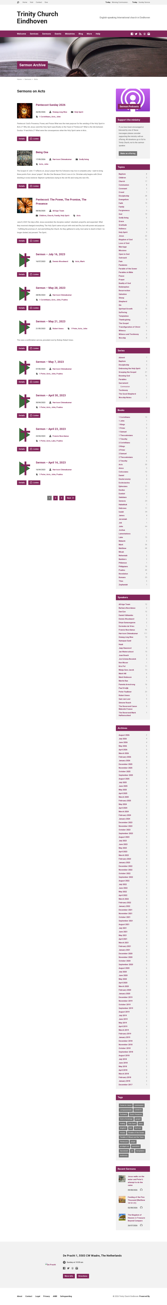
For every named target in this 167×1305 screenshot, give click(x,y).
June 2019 (123, 1019)
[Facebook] (132, 34)
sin (132, 1151)
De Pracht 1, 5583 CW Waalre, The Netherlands (92, 1255)
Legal (37, 1296)
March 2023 (124, 855)
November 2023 (125, 826)
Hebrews (122, 508)
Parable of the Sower (128, 269)
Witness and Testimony (129, 334)
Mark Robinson (125, 677)
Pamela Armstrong (127, 684)
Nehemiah (123, 555)
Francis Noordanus (61, 436)
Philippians (123, 566)
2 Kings (122, 446)
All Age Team (58, 211)
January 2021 (124, 950)
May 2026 (123, 746)
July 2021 (123, 928)
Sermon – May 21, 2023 (50, 321)
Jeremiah (123, 519)
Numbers (123, 559)
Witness (122, 331)
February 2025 (125, 801)
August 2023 (124, 837)
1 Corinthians (45, 117)
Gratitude (123, 225)
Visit (31, 2)
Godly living (84, 159)
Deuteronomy (125, 479)
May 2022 (123, 892)
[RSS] (140, 34)
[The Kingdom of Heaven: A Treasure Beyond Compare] (122, 1219)
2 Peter (122, 450)
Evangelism (124, 199)
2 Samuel (123, 454)
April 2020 (123, 983)
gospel (138, 1119)
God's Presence (136, 1114)
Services (34, 34)
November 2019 (125, 1001)
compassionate (126, 1110)
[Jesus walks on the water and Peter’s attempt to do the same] (122, 1180)
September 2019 (126, 1008)
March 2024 (124, 811)
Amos (121, 468)
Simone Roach (125, 703)
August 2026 (124, 735)
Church (50, 215)
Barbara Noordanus (127, 608)
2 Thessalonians (126, 457)
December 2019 (125, 997)
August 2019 (124, 1012)
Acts (36, 79)
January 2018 (124, 1081)
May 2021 (123, 935)
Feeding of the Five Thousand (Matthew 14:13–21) (136, 1200)
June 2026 (123, 742)
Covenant (123, 189)
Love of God (124, 243)
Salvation (123, 294)
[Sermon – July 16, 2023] (24, 266)
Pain (120, 261)
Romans (122, 577)
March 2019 (124, 1030)
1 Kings (122, 424)
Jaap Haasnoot (125, 648)
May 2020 (123, 979)
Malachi (122, 541)
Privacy (46, 1296)
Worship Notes (125, 397)
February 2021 (125, 946)
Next (69, 498)
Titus (121, 581)
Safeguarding (66, 1296)
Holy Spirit (78, 112)
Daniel (121, 475)
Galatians (123, 497)
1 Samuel (123, 432)
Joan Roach (124, 655)
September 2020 (126, 964)
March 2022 (124, 899)
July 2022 (123, 884)
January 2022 (124, 906)
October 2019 (124, 1004)
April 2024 (123, 808)
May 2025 (123, 790)
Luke (53, 441)
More (89, 34)
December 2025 (125, 764)
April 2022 (123, 895)
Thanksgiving (124, 320)
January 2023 (124, 862)
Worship (122, 338)
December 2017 (125, 1085)
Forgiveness (124, 210)
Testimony (123, 390)
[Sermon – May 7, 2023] (24, 374)
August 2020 (124, 968)
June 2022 (123, 888)
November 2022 (125, 870)
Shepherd (123, 301)
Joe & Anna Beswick (127, 659)
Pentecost (124, 1142)
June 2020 (123, 975)
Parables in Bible (126, 272)
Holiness (122, 229)
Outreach (123, 258)
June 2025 (123, 786)
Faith (121, 203)
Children (42, 215)
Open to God (124, 254)
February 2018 (125, 1077)
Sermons (46, 34)
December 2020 (125, 953)
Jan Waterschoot (126, 652)
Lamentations (125, 534)
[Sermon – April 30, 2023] (24, 407)
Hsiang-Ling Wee (60, 112)
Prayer (122, 280)
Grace (121, 221)
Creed (121, 192)
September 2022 (126, 877)
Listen (36, 139)
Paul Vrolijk (123, 688)
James (122, 515)
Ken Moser (123, 663)
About (19, 1296)
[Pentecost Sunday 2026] (24, 116)
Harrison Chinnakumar (62, 159)
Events (58, 34)
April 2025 (123, 793)
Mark (82, 261)
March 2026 (124, 753)
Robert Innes (58, 328)
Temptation (124, 316)
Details (22, 139)
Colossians (123, 472)
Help (98, 34)
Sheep (121, 298)
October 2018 (124, 1048)
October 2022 (124, 873)
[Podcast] (144, 34)
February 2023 (125, 859)
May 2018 (123, 1066)
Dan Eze (122, 612)
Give (46, 2)
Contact (39, 2)
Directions (82, 1276)
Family (57, 215)
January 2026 (124, 761)
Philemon (123, 563)
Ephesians (123, 486)
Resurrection (124, 290)
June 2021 (123, 932)
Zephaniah (123, 585)
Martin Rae (123, 681)
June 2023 (123, 844)
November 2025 (125, 768)
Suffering (123, 312)
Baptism (122, 174)
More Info (69, 1276)
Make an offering (127, 153)
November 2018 (125, 1045)
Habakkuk (123, 504)
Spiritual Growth (125, 309)
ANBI (55, 1296)
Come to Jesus (126, 1105)
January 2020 (124, 994)
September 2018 (126, 1052)
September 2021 (126, 921)
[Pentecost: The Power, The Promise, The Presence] (24, 211)
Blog (81, 34)
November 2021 (125, 913)
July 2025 (123, 782)
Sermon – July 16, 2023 (50, 254)
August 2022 (124, 881)
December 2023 (125, 822)
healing (122, 1123)
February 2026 (125, 757)
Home (24, 2)
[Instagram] (149, 34)
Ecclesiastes (124, 483)
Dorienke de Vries (126, 626)
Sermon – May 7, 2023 (50, 361)
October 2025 (124, 771)
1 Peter (74, 328)
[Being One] (24, 164)
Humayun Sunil (125, 641)
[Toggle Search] (18, 2)
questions (136, 1146)
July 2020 (123, 972)
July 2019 (123, 1015)
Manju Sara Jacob (126, 670)
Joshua (122, 530)
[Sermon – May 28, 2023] (24, 300)
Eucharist (123, 1114)
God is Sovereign (126, 1119)
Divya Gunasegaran (127, 622)
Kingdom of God (125, 239)
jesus (141, 1123)
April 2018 (123, 1070)
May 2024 (123, 804)
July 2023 (123, 841)
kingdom (123, 1128)
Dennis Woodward (60, 261)
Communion (124, 185)
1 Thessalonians (126, 435)
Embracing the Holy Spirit (129, 368)
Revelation (123, 574)
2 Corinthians (124, 443)
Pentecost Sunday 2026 (50, 105)
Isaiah (121, 512)
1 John (121, 421)
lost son (138, 1128)
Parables (122, 379)
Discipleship (124, 196)
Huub (121, 644)
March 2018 (124, 1074)
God (120, 214)
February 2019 (125, 1034)
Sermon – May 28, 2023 (50, 287)
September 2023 (126, 833)
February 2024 (125, 815)
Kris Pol (122, 666)
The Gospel (124, 323)
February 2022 (125, 903)
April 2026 (123, 750)
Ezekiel (122, 494)
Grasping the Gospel (127, 372)
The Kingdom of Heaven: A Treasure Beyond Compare (136, 1218)
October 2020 (124, 961)
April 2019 (123, 1026)
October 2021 (124, 917)
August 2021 (124, 924)
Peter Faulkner (125, 692)
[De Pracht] (50, 1265)
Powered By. (144, 1296)
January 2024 (124, 819)
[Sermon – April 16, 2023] (24, 474)
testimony (123, 1155)
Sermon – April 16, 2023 (51, 462)
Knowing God (124, 376)
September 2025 (126, 775)
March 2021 (124, 943)
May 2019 (123, 1023)
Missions (122, 250)
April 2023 (123, 852)
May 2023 (123, 848)
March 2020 (124, 986)
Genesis (122, 501)
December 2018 (125, 1041)
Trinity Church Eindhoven (37, 17)
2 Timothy (123, 461)
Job (120, 523)
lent (130, 1128)
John (58, 117)
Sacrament (123, 383)
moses (122, 1133)
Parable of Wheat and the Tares (132, 1137)
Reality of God (125, 283)
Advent (122, 357)
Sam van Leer (125, 699)
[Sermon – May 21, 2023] (24, 333)
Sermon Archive (32, 65)
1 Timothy (123, 439)
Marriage (123, 247)
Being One (42, 152)
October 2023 (124, 830)
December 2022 (125, 866)
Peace (121, 276)
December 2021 (125, 910)
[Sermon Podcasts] (133, 110)
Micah (121, 552)
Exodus (122, 490)
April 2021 (123, 939)
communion (139, 1105)
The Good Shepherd (127, 394)
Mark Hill (122, 673)
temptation (140, 1151)
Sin (120, 305)
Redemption (124, 287)
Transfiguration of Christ (129, 327)
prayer (133, 1142)
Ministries (70, 34)
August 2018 (124, 1055)
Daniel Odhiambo (126, 615)
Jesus (121, 236)
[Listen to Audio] (141, 1189)
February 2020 (125, 990)
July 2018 (123, 1059)
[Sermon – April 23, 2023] (24, 441)
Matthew (122, 548)
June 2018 (123, 1063)
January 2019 (124, 1037)
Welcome (21, 34)
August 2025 (124, 779)
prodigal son (124, 1146)
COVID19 (138, 1110)
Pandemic (123, 265)
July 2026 (123, 739)
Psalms (64, 300)
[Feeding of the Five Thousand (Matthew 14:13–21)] (122, 1201)
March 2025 (124, 797)
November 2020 (125, 957)
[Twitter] (136, 34)
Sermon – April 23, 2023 (51, 429)
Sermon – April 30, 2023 (51, 395)
